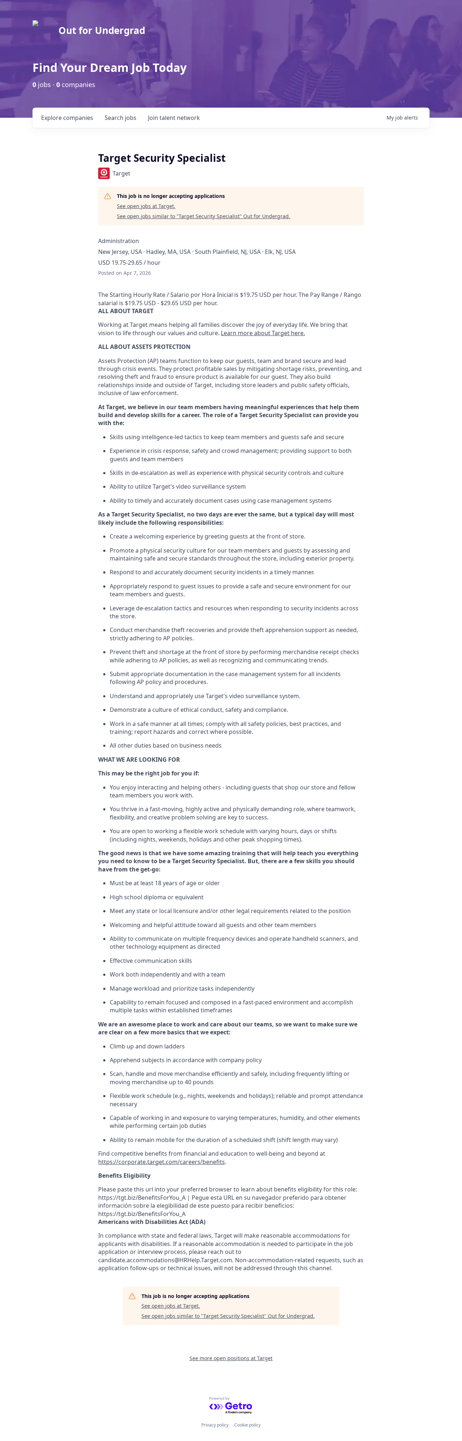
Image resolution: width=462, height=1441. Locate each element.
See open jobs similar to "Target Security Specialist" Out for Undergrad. (203, 216)
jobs (120, 118)
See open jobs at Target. (146, 206)
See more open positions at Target (231, 1358)
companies (67, 118)
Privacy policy (214, 1425)
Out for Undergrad (101, 30)
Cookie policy (247, 1425)
